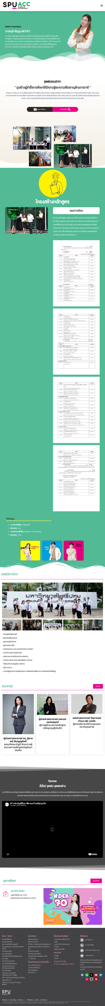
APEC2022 (31, 972)
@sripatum (89, 940)
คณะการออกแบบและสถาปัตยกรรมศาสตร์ (8, 967)
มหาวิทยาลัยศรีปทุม (34, 968)
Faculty (13, 1000)
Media (30, 1000)
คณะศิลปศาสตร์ (7, 951)
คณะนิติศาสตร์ (6, 970)
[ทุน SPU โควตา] (5, 893)
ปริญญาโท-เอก (6, 980)
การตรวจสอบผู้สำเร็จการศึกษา (64, 964)
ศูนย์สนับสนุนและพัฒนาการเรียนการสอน (39, 948)
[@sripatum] (82, 940)
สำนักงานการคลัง (33, 951)
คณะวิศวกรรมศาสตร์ (8, 961)
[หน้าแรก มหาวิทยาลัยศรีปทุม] (6, 992)
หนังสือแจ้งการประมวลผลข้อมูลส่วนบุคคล (91, 963)
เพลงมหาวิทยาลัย (59, 949)
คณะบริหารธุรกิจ (7, 954)
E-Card (56, 947)
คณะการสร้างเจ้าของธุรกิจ (10, 944)
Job (36, 1000)
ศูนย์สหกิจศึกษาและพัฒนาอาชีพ (37, 956)
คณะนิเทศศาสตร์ (7, 942)
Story (20, 1000)
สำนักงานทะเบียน (33, 942)
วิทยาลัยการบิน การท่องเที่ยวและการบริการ (13, 948)
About (4, 1000)
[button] (101, 5)
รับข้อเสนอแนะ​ (89, 955)
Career (56, 958)
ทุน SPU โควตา (18, 891)
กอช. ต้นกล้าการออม (34, 965)
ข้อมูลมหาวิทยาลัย (60, 961)
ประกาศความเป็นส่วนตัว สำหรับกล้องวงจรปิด (91, 968)
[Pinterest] (96, 979)
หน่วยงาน (32, 936)
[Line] (87, 975)
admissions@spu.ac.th (92, 950)
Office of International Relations (39, 944)
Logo (56, 942)
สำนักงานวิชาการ (33, 939)
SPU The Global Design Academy (13, 977)
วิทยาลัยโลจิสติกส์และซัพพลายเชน (12, 956)
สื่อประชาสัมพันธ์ (61, 936)
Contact (43, 1000)
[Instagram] (87, 979)
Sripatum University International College (9, 974)
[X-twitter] (91, 975)
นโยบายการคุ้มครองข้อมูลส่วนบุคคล (91, 960)
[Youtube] (96, 975)
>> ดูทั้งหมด (32, 958)
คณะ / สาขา (7, 936)
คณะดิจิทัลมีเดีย (7, 939)
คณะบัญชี (5, 958)
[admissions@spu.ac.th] (82, 950)
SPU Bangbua (33, 970)
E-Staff (56, 956)
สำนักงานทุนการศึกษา (34, 954)
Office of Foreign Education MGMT (11, 983)
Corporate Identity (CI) (62, 939)
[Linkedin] (101, 975)
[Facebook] (82, 975)
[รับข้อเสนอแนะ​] (82, 956)
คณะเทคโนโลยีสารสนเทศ (9, 963)
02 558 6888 (89, 945)
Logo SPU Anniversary (62, 944)
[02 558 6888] (82, 945)
